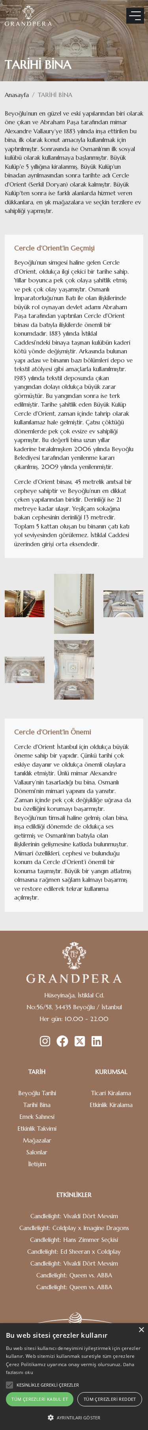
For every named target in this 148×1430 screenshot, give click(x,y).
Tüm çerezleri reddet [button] (110, 1399)
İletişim (37, 1164)
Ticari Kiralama (111, 1093)
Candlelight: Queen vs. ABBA (74, 1275)
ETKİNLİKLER (74, 1195)
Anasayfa (17, 95)
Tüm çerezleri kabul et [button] (39, 1399)
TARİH (36, 1071)
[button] (74, 1417)
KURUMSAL (111, 1071)
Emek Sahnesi (36, 1116)
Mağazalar (37, 1140)
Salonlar (36, 1152)
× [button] (141, 1330)
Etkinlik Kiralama (111, 1105)
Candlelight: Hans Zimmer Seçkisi (74, 1239)
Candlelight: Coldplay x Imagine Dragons (74, 1228)
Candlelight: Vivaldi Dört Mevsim (74, 1216)
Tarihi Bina (37, 1105)
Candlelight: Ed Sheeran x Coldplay (74, 1251)
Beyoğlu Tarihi (37, 1093)
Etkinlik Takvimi (36, 1128)
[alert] (74, 1376)
